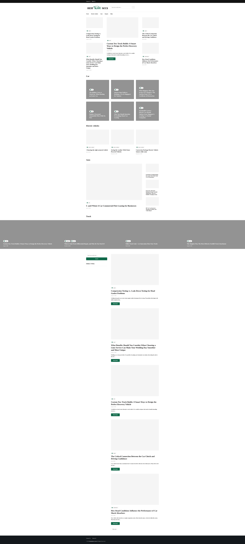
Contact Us (88, 1)
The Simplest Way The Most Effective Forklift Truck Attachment (206, 244)
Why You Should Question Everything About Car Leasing (122, 115)
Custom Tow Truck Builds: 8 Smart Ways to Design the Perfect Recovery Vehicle (122, 46)
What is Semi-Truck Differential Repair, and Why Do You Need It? (84, 244)
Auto (101, 13)
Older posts (114, 529)
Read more (111, 58)
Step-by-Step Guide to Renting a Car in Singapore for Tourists (122, 94)
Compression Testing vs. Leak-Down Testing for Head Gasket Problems (93, 35)
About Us (93, 1)
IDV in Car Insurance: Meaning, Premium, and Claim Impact (151, 209)
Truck (87, 13)
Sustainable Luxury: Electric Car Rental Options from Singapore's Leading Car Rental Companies (147, 114)
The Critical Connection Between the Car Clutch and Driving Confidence (149, 35)
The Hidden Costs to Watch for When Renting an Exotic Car (96, 94)
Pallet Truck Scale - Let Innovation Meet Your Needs (142, 244)
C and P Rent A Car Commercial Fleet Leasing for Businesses (111, 206)
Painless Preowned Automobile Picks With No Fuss (97, 115)
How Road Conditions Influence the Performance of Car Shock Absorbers (150, 61)
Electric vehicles (94, 13)
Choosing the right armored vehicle (97, 150)
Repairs (106, 13)
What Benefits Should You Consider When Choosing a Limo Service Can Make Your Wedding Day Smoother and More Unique (133, 347)
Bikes (111, 13)
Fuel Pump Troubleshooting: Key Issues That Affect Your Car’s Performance (152, 176)
